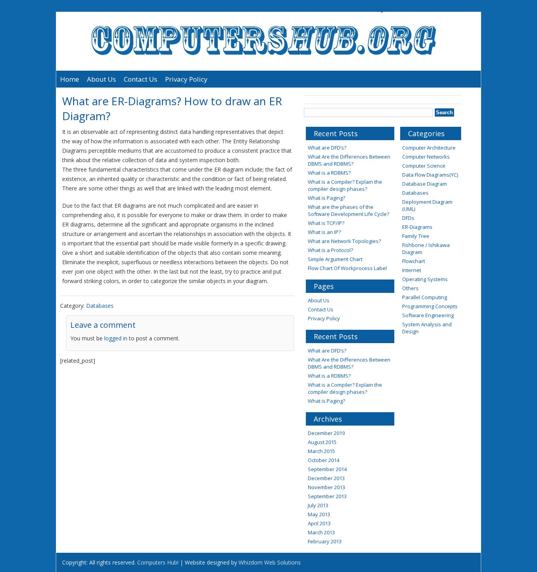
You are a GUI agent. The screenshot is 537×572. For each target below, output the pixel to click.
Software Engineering (428, 315)
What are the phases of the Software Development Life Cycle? (348, 210)
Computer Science (423, 165)
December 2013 (326, 478)
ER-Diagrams (417, 226)
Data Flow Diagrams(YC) (430, 174)
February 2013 (325, 541)
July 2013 (318, 505)
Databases (100, 305)
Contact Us (140, 79)
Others (410, 288)
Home (69, 79)
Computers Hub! (157, 562)
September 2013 (327, 496)
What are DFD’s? (327, 147)
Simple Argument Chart (335, 259)
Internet (411, 270)
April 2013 (319, 523)
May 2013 (319, 514)
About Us (101, 79)
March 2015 (321, 451)
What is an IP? (324, 232)
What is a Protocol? (330, 250)
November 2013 (326, 487)
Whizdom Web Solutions (270, 562)
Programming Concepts (430, 306)
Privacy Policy (186, 79)
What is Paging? (326, 197)
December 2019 (326, 433)
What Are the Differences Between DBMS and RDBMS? (349, 160)
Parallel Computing (424, 297)
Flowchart (413, 261)
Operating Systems (425, 279)
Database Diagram (424, 183)
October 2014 (323, 460)
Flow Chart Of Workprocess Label (347, 268)
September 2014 (327, 469)
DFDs (408, 217)
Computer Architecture (429, 147)
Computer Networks (426, 156)
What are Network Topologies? (344, 241)
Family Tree (415, 235)
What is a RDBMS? (329, 172)
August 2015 (322, 442)
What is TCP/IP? (326, 223)
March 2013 (321, 532)
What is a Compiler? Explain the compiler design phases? (345, 185)
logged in (115, 338)
